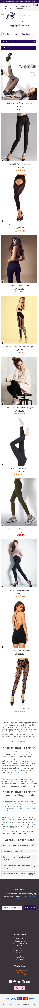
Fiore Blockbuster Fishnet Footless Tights (19, 346)
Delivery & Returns (19, 950)
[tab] (20, 845)
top (2, 996)
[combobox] (25, 15)
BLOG (20, 988)
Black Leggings (27, 34)
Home (13, 22)
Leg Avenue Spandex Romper (19, 651)
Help (19, 948)
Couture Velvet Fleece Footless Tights (19, 407)
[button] (35, 5)
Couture (32, 808)
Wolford (4, 804)
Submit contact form (19, 970)
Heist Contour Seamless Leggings (19, 285)
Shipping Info (20, 8)
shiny (24, 770)
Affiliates (19, 952)
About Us (19, 939)
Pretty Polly (17, 804)
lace (11, 775)
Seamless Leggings (10, 34)
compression (14, 772)
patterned (5, 822)
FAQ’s (19, 945)
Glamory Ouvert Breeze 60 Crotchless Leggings (19, 225)
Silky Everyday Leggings (19, 468)
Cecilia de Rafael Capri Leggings (19, 529)
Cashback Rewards (19, 941)
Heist (10, 804)
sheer (7, 831)
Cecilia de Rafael (31, 804)
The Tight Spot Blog (19, 943)
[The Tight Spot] (11, 16)
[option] (2, 97)
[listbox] (3, 99)
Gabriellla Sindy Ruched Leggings (19, 103)
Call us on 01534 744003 (19, 975)
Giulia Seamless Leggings (19, 590)
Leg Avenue (19, 808)
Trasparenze (9, 808)
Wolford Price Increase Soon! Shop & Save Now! (19, 1)
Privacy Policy (19, 957)
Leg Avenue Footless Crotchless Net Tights (19, 709)
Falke (27, 808)
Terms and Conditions (19, 955)
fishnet (30, 822)
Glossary (19, 959)
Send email (20, 972)
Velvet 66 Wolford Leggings (19, 164)
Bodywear (19, 22)
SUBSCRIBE (30, 907)
